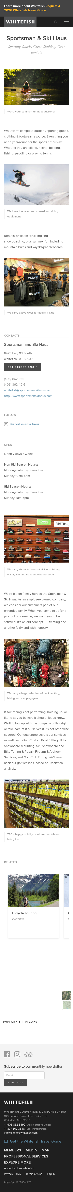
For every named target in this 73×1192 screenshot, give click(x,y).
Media (31, 1150)
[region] (36, 1016)
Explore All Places (20, 1022)
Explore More (17, 1162)
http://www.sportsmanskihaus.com (28, 396)
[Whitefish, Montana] (20, 22)
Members (12, 1150)
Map (45, 1150)
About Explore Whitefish (19, 1168)
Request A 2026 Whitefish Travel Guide (32, 8)
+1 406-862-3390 (15, 1124)
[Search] (56, 22)
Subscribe (15, 1083)
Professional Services (26, 1156)
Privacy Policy (12, 1174)
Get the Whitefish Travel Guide (35, 1141)
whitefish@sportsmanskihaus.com (28, 390)
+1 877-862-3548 (14, 1128)
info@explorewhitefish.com (21, 1132)
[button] (10, 888)
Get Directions (21, 367)
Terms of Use (34, 1174)
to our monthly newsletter (33, 1066)
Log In (51, 1174)
